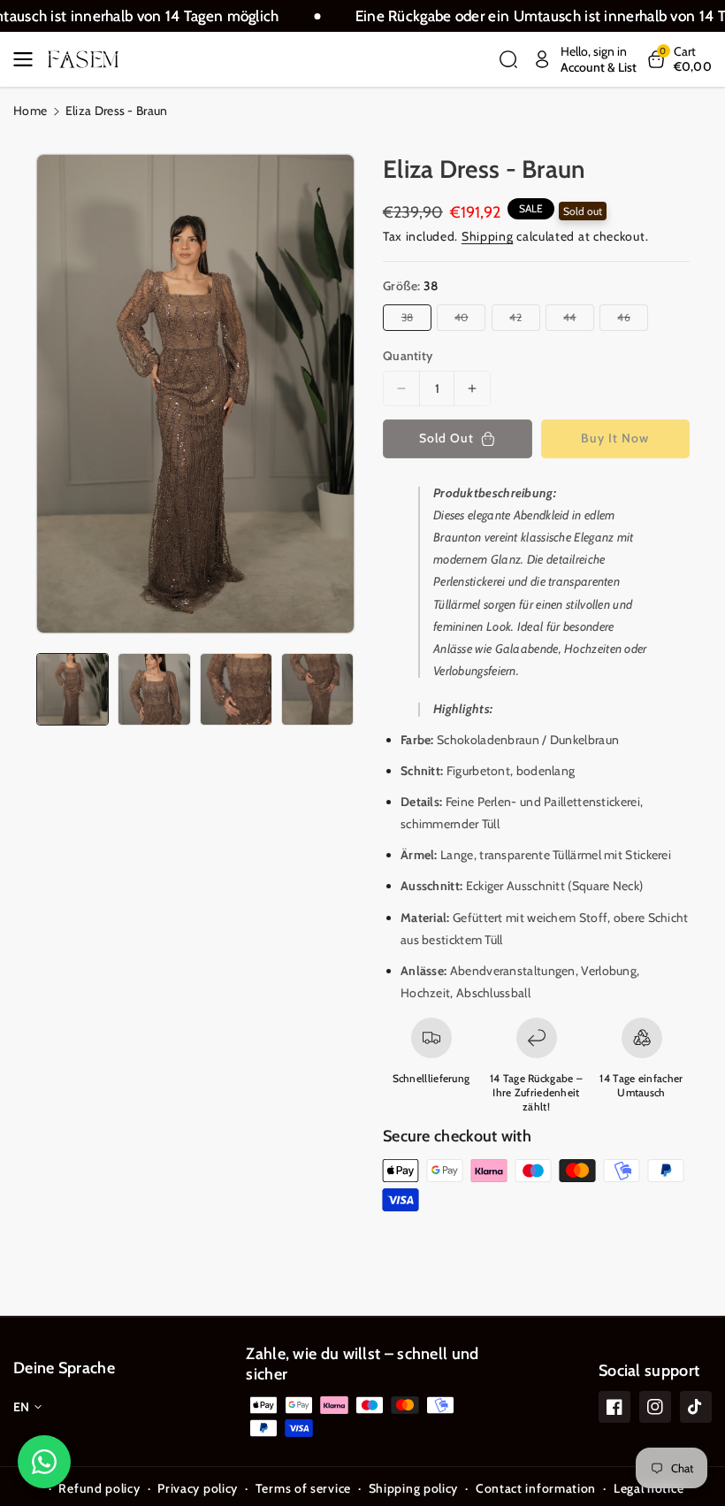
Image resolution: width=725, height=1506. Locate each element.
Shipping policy (414, 1488)
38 (410, 320)
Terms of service (303, 1488)
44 (572, 320)
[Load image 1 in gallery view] (72, 689)
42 (518, 320)
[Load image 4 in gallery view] (317, 689)
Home (30, 111)
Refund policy (99, 1488)
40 (464, 320)
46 (626, 320)
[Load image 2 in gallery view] (154, 689)
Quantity (407, 356)
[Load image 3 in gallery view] (236, 689)
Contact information (536, 1488)
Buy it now (615, 438)
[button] (28, 59)
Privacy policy (197, 1488)
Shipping (488, 236)
